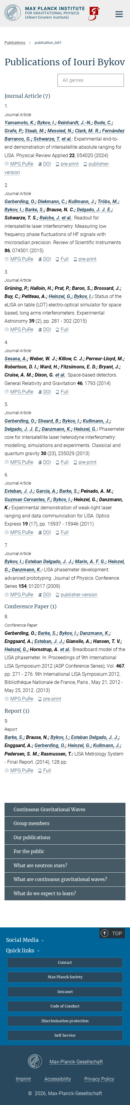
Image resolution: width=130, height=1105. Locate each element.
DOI (47, 164)
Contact (65, 962)
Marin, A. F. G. (90, 561)
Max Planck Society (65, 977)
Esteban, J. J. (19, 491)
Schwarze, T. (47, 139)
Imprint (23, 1079)
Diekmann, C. (52, 201)
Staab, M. (35, 131)
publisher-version (79, 595)
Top (117, 933)
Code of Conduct (65, 1006)
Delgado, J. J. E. (94, 210)
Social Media (23, 940)
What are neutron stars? (40, 865)
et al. (67, 139)
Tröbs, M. (108, 201)
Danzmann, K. (56, 429)
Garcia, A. (46, 491)
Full (65, 259)
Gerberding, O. (20, 201)
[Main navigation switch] (119, 14)
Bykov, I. (46, 123)
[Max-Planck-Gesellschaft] (39, 1061)
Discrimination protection (65, 1021)
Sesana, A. (16, 359)
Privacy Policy (99, 1079)
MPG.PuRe (21, 164)
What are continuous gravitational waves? (60, 879)
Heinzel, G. (60, 296)
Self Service (65, 1035)
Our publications (32, 837)
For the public (29, 851)
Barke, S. (34, 210)
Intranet (65, 991)
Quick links (21, 951)
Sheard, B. (49, 421)
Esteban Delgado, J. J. (49, 561)
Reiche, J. (50, 218)
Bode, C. (103, 123)
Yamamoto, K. (20, 123)
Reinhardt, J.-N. (75, 123)
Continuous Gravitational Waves (50, 809)
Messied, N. (60, 131)
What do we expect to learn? (45, 893)
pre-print (70, 164)
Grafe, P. (13, 131)
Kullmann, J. (81, 201)
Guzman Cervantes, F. (28, 499)
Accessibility (57, 1079)
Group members (32, 823)
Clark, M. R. (87, 131)
